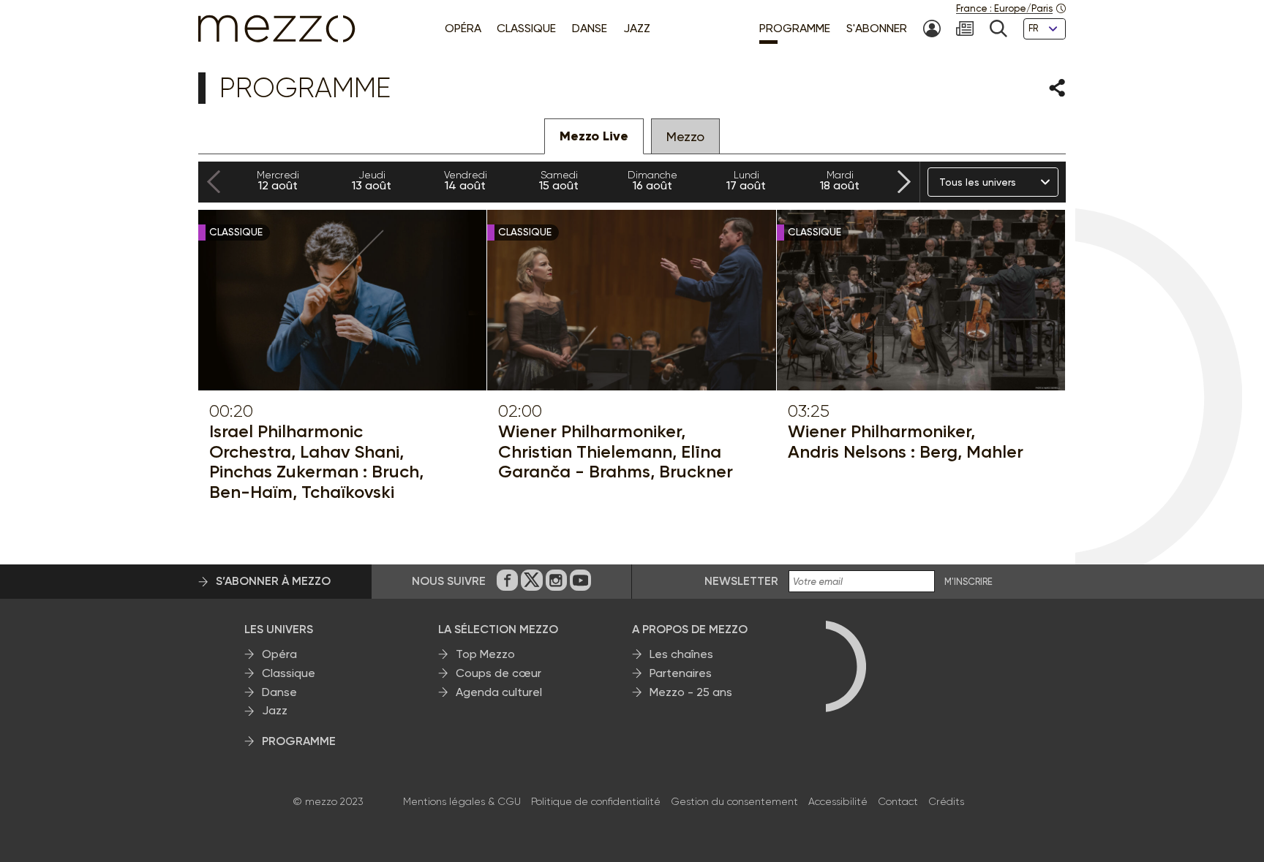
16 (652, 180)
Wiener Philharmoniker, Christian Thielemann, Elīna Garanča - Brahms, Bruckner (615, 451)
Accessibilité (838, 801)
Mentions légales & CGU (462, 801)
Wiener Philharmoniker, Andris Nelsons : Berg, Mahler (905, 441)
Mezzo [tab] (685, 136)
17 (746, 180)
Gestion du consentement (734, 801)
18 (839, 180)
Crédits (946, 801)
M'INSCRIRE (968, 582)
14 (465, 180)
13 (371, 180)
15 (559, 180)
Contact (898, 801)
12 (278, 180)
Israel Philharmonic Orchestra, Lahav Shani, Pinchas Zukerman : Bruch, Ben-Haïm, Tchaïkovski (316, 461)
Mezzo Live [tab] (594, 136)
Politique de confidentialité (596, 801)
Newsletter (741, 581)
